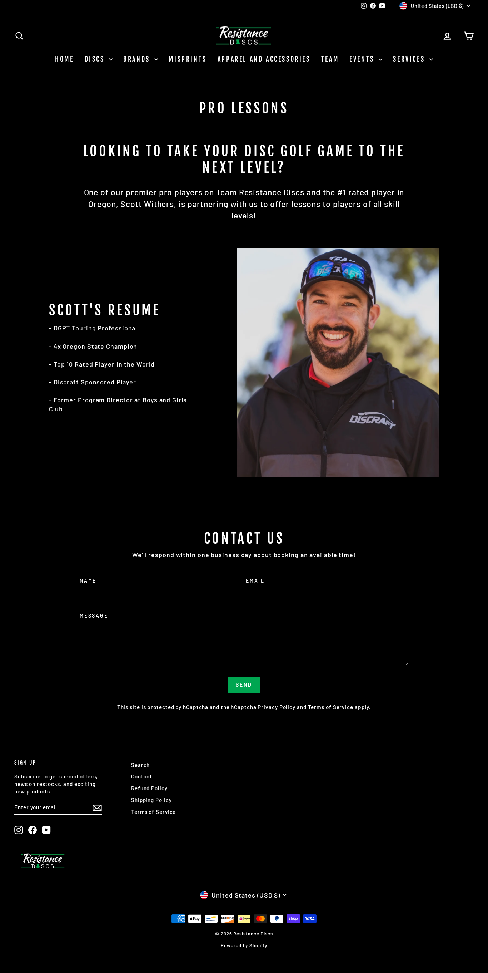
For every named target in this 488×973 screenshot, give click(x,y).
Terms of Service (330, 707)
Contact (141, 776)
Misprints (187, 59)
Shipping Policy (151, 800)
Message (94, 616)
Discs (96, 59)
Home (64, 59)
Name (88, 581)
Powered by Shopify (244, 945)
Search (140, 765)
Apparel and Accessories (264, 59)
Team (330, 59)
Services (410, 59)
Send (244, 685)
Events (363, 59)
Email (255, 581)
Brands (138, 59)
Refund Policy (149, 788)
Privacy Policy (276, 707)
